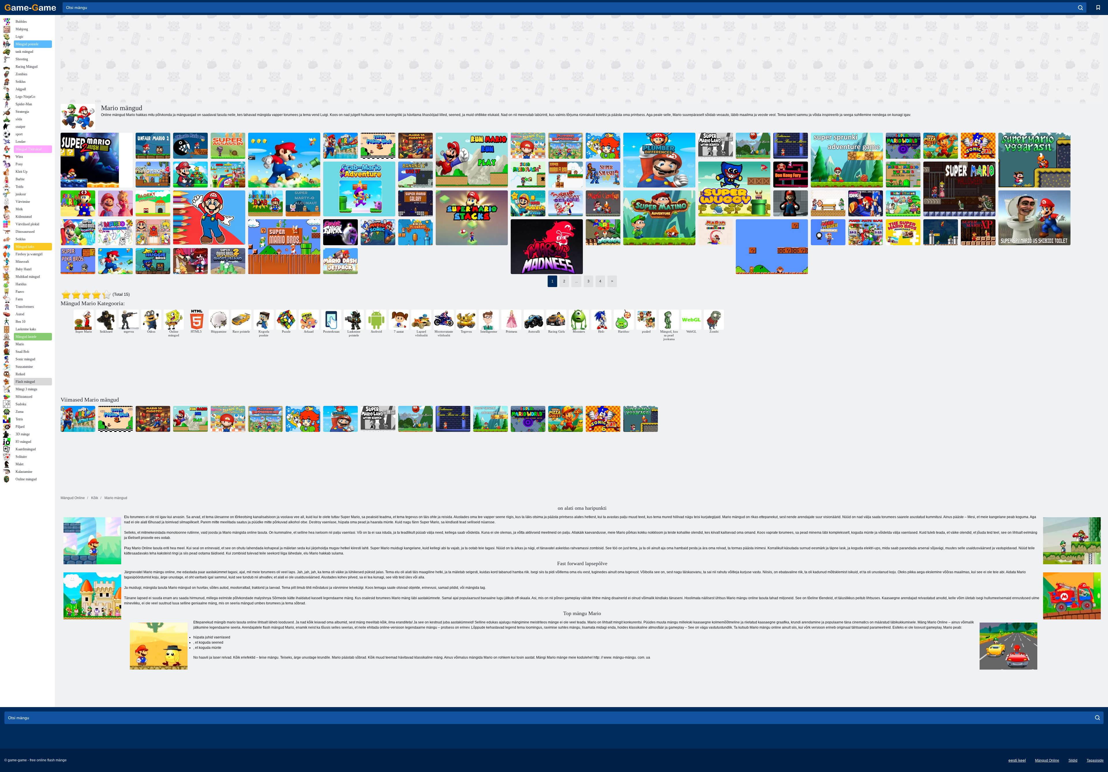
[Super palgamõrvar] (228, 146)
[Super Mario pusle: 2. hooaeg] (115, 261)
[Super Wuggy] (734, 189)
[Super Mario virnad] (472, 217)
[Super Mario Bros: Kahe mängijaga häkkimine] (772, 246)
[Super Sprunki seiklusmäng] (847, 160)
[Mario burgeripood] (528, 146)
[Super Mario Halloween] (959, 189)
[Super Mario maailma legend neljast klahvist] (903, 146)
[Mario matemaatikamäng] (865, 232)
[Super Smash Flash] (603, 175)
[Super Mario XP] (978, 232)
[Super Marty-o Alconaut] (303, 203)
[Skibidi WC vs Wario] (903, 203)
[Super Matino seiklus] (659, 217)
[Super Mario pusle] (284, 160)
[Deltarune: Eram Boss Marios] (790, 146)
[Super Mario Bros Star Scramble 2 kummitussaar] (228, 261)
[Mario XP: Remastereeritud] (940, 232)
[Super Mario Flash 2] (528, 175)
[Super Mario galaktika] (415, 203)
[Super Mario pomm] (265, 203)
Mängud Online (1047, 760)
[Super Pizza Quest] (940, 146)
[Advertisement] (321, 58)
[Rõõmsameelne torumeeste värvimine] (153, 232)
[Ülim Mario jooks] (190, 146)
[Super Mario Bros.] (284, 246)
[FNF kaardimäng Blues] (828, 203)
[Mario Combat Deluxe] (565, 203)
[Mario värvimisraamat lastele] (115, 232)
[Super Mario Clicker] (190, 175)
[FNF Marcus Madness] (547, 246)
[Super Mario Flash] (565, 175)
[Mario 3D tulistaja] (415, 146)
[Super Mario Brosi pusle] (903, 232)
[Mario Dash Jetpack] (340, 261)
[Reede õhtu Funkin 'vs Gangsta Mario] (190, 261)
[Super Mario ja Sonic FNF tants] (865, 203)
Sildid (1072, 760)
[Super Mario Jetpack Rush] (340, 146)
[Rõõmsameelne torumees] (603, 146)
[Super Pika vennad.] (78, 261)
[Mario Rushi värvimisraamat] (715, 232)
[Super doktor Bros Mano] (753, 146)
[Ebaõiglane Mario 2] (153, 146)
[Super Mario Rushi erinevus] (828, 232)
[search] (1080, 7)
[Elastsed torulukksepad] (790, 203)
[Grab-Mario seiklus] (359, 189)
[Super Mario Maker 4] (153, 175)
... (576, 281)
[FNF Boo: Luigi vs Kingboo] (340, 232)
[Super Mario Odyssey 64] (78, 203)
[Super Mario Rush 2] (97, 160)
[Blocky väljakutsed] (153, 203)
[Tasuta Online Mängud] (30, 7)
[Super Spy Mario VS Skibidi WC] (1034, 217)
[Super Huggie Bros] (153, 261)
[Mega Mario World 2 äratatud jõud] (903, 175)
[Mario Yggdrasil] (1034, 160)
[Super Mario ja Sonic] (378, 232)
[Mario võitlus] (603, 203)
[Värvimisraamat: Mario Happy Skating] (209, 217)
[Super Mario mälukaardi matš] (228, 175)
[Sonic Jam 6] (978, 146)
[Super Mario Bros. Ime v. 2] (78, 232)
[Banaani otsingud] (415, 175)
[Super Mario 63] (603, 232)
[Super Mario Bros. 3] (378, 146)
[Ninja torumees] (415, 232)
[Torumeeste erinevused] (565, 146)
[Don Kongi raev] (790, 175)
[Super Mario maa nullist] (715, 146)
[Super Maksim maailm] (528, 203)
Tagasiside (1095, 760)
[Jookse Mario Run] (472, 160)
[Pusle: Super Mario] (115, 203)
